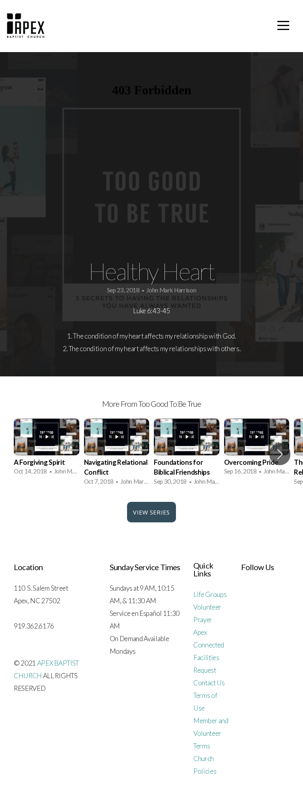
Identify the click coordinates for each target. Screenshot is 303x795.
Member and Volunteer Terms (210, 733)
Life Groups (209, 594)
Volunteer (207, 607)
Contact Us (209, 683)
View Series (151, 512)
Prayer (202, 619)
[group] (46, 449)
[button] (280, 454)
